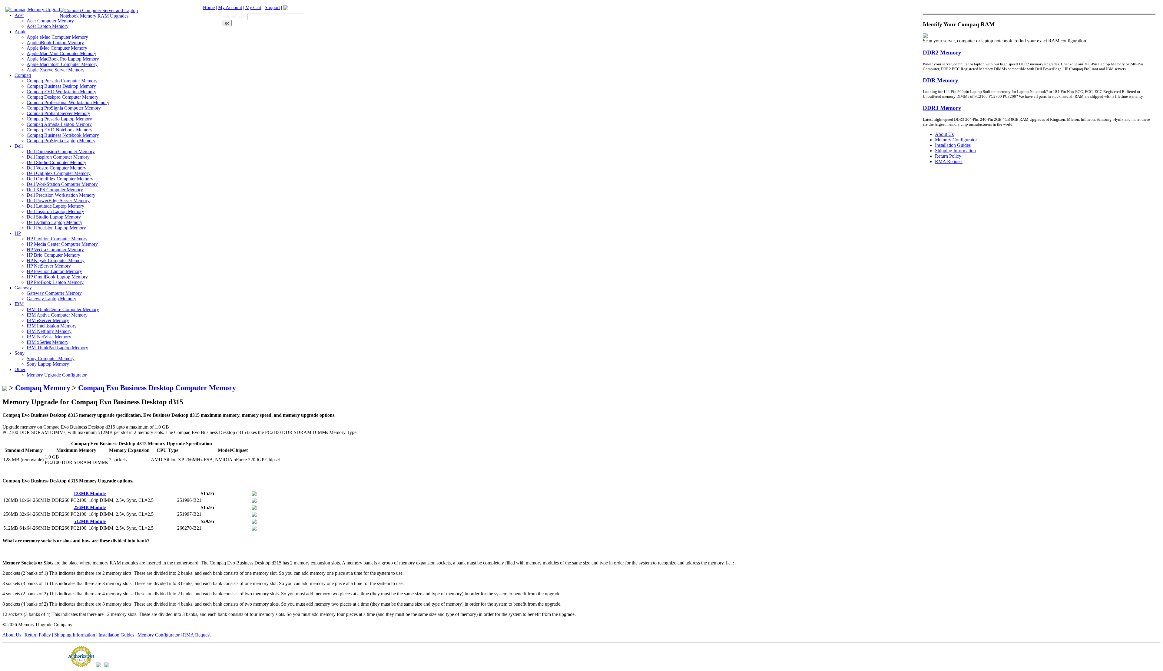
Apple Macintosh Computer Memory (62, 64)
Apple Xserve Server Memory (55, 69)
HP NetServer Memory (49, 265)
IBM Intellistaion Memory (52, 325)
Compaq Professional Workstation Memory (68, 102)
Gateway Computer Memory (54, 293)
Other (20, 369)
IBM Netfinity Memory (49, 331)
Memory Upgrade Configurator (57, 374)
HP (18, 233)
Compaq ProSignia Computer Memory (64, 107)
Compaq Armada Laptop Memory (59, 124)
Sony (20, 353)
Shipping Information (74, 634)
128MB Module (90, 493)
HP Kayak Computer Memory (55, 260)
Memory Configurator (159, 634)
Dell (19, 146)
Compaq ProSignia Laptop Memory (61, 140)
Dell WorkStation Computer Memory (62, 184)
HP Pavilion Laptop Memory (54, 271)
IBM (19, 304)
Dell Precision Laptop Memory (56, 227)
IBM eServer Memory (48, 320)
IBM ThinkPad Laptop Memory (57, 347)
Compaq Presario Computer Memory (62, 80)
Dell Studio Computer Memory (56, 162)
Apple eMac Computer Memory (57, 37)
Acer (19, 15)
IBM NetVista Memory (49, 336)
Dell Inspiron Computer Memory (58, 157)
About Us (11, 634)
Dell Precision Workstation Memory (61, 195)
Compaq (23, 75)
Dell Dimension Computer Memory (61, 151)
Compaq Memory (42, 388)
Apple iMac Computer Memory (57, 48)
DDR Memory (940, 80)
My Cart (253, 7)
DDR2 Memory (942, 52)
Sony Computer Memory (51, 358)
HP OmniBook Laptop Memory (57, 276)
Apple (20, 31)
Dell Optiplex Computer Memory (59, 173)
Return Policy (38, 634)
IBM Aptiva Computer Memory (57, 314)
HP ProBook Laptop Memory (55, 282)
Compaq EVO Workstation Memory (61, 91)
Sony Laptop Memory (48, 364)
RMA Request (196, 634)
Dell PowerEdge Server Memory (58, 200)
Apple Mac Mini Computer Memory (61, 53)
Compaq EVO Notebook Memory (59, 129)
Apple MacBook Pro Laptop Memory (63, 58)
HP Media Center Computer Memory (62, 244)
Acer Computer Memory (50, 20)
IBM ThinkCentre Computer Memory (63, 309)
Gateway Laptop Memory (51, 298)
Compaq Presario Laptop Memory (59, 118)
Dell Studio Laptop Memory (54, 216)
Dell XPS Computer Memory (55, 189)
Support (272, 7)
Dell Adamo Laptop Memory (54, 222)
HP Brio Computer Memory (53, 255)
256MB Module (90, 507)
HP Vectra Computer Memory (55, 249)
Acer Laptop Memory (47, 26)
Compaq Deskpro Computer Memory (62, 97)
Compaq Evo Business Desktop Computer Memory (157, 388)
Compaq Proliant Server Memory (58, 113)
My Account (230, 7)
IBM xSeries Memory (47, 342)
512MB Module (90, 521)
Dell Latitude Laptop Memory (55, 206)
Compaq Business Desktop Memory (61, 86)
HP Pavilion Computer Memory (57, 238)
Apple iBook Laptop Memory (55, 42)
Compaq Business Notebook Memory (63, 135)
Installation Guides (116, 634)
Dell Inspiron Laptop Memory (55, 211)
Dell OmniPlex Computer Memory (60, 178)
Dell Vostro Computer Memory (56, 167)
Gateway (23, 287)
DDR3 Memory (942, 108)
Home (209, 7)
